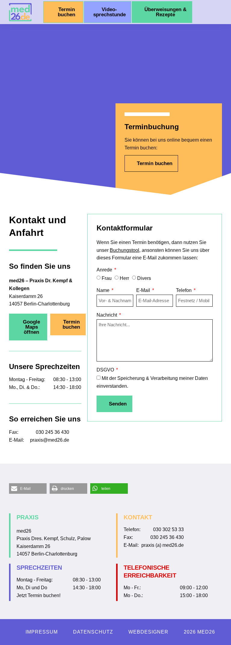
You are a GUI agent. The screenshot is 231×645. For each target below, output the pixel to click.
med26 (24, 531)
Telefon (184, 290)
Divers (144, 278)
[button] (215, 12)
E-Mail (143, 290)
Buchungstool (124, 250)
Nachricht (107, 315)
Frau (107, 278)
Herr (124, 278)
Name (104, 290)
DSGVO (106, 370)
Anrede (105, 270)
